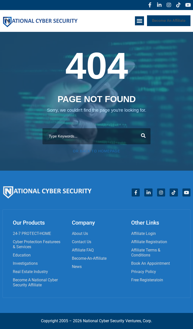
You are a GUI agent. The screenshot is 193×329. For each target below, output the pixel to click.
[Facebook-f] (149, 5)
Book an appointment (150, 263)
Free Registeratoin (147, 280)
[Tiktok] (178, 5)
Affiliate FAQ (83, 250)
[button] (139, 20)
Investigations (25, 263)
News (77, 266)
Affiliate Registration (149, 241)
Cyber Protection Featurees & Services (36, 244)
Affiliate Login (143, 233)
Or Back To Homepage (96, 151)
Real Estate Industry (30, 271)
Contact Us (81, 241)
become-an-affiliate (89, 258)
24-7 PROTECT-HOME (32, 233)
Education (22, 255)
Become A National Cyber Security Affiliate (35, 282)
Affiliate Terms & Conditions (145, 252)
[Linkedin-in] (159, 5)
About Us (80, 233)
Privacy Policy (143, 271)
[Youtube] (187, 5)
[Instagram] (168, 5)
